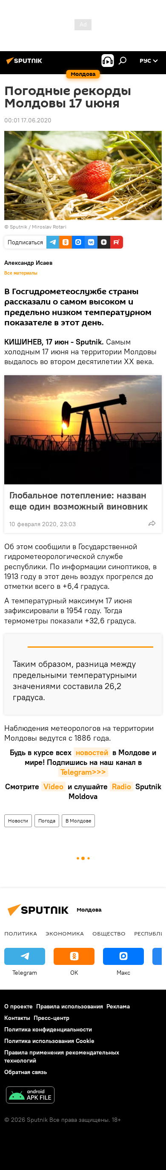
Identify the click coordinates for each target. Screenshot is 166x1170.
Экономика (65, 933)
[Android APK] (30, 1096)
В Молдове (78, 820)
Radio (121, 786)
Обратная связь (25, 1072)
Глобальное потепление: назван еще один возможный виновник (78, 500)
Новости (18, 820)
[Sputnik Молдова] (25, 64)
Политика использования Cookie (49, 1041)
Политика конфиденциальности (48, 1029)
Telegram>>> (83, 772)
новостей (92, 752)
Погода (46, 820)
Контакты (17, 1018)
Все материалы (20, 273)
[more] (151, 523)
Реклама (118, 1006)
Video (53, 786)
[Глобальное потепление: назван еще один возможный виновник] (83, 429)
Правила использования (69, 1006)
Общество (109, 933)
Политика (20, 933)
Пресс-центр (51, 1018)
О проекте (18, 1006)
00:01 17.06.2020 (28, 120)
